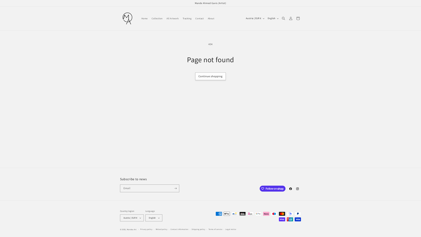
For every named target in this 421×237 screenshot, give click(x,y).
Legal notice (230, 229)
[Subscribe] (175, 188)
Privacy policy (146, 229)
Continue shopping (210, 76)
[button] (283, 18)
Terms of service (215, 229)
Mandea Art (132, 229)
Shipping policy (198, 229)
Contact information (179, 229)
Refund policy (161, 229)
